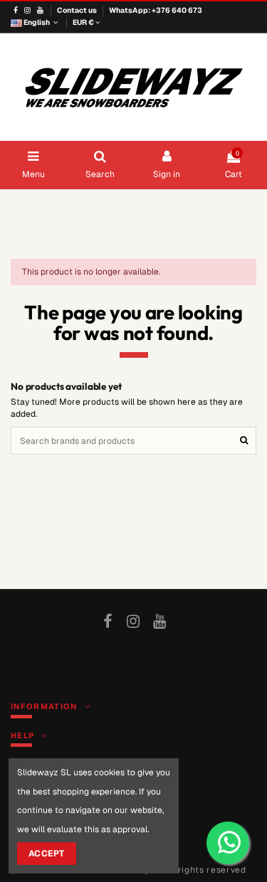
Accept (46, 853)
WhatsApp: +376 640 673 (155, 10)
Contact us (77, 10)
